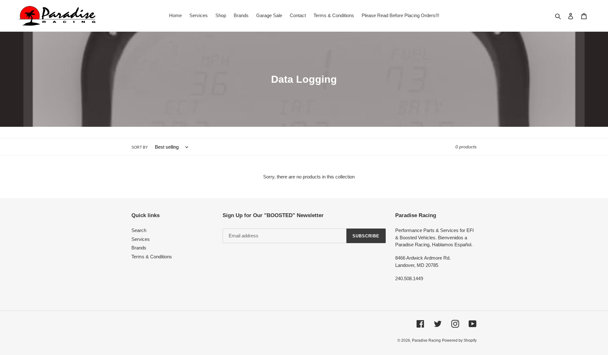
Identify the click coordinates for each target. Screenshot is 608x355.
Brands (138, 247)
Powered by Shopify (459, 340)
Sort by (139, 147)
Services (140, 239)
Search (138, 230)
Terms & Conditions (151, 256)
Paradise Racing (426, 340)
